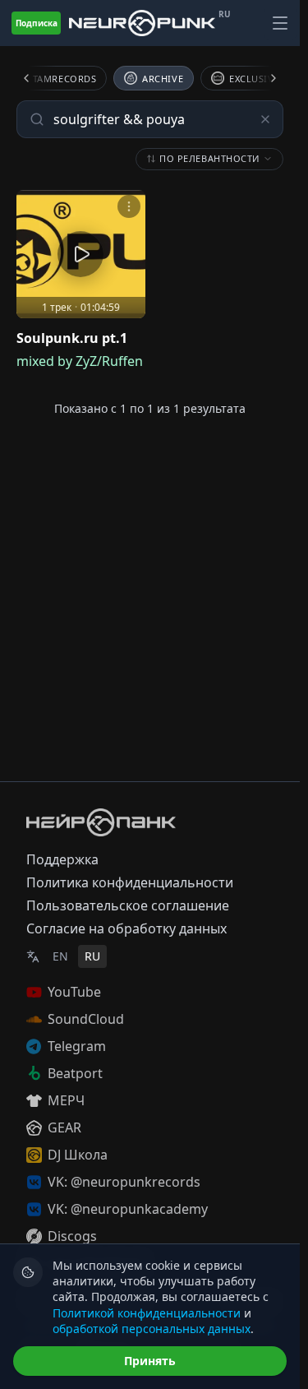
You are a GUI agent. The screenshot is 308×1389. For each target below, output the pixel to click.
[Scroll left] (36, 78)
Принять (150, 1360)
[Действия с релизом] (128, 206)
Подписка (36, 23)
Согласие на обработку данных (126, 928)
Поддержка (62, 859)
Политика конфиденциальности (129, 882)
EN (60, 956)
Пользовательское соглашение (127, 905)
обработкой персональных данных (152, 1328)
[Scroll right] (263, 78)
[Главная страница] (142, 23)
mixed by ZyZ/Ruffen (79, 361)
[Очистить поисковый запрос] (265, 119)
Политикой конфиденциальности (147, 1313)
